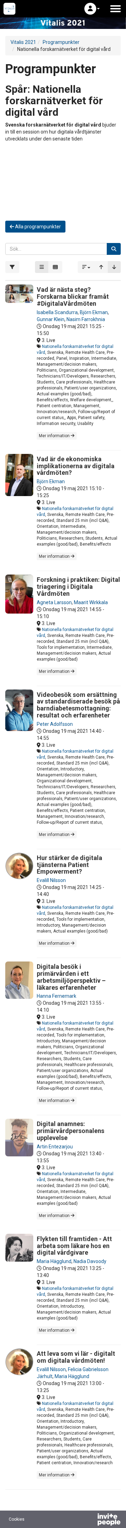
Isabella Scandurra (57, 312)
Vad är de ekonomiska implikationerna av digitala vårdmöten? (75, 466)
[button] (92, 8)
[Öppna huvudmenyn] (115, 8)
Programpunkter (61, 42)
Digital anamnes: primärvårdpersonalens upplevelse (70, 1130)
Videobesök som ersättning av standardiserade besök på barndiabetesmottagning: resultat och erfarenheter (78, 705)
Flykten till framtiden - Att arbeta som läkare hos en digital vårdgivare (74, 1245)
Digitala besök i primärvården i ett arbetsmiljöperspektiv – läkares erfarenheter (71, 977)
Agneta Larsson (54, 602)
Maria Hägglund (54, 1261)
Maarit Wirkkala (91, 602)
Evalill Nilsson (51, 880)
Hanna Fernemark (56, 996)
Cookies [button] (16, 1519)
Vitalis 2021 (23, 42)
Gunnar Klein (50, 319)
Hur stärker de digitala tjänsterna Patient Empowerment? (69, 864)
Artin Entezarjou (55, 1146)
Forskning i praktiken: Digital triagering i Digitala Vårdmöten (78, 586)
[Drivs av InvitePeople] (90, 1520)
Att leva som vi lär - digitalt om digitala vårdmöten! (76, 1357)
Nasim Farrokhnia (85, 319)
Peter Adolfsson (55, 724)
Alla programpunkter (37, 226)
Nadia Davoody (90, 1261)
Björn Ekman (94, 312)
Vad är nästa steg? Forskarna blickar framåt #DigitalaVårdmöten (73, 296)
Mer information (55, 435)
